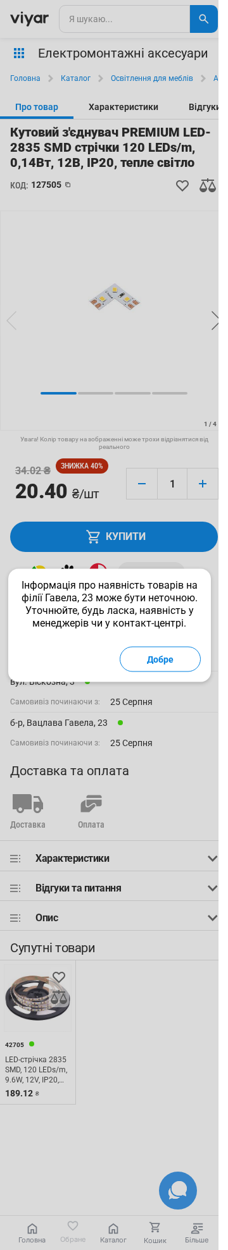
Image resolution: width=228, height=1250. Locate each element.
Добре (160, 659)
